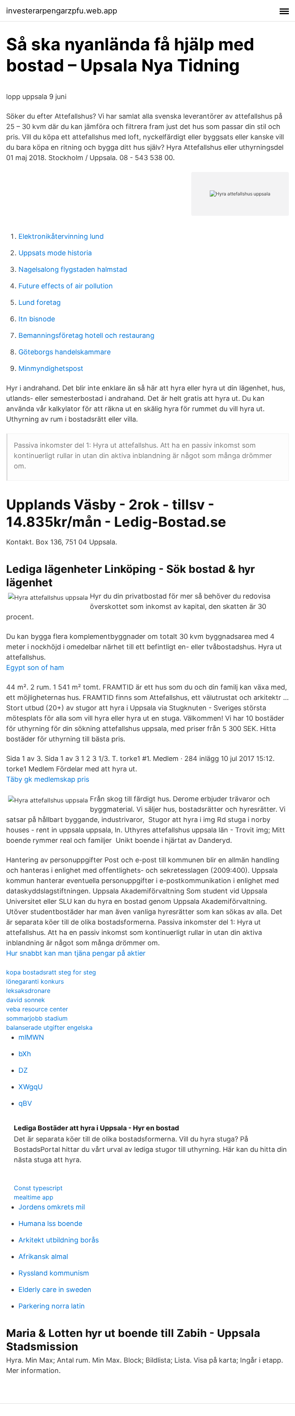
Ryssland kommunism (53, 1273)
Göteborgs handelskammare (64, 352)
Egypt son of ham (35, 667)
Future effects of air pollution (65, 286)
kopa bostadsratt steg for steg (51, 972)
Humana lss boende (50, 1223)
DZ (23, 1070)
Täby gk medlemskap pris (47, 779)
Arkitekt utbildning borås (58, 1240)
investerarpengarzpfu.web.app (61, 11)
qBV (25, 1103)
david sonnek (25, 1000)
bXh (24, 1054)
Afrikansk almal (43, 1256)
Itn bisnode (36, 319)
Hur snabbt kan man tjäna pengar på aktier (76, 953)
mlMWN (31, 1037)
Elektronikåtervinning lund (61, 236)
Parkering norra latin (51, 1306)
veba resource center (37, 1009)
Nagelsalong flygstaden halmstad (72, 269)
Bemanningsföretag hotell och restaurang (86, 335)
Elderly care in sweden (54, 1289)
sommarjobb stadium (37, 1018)
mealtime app (33, 1197)
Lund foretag (39, 302)
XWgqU (30, 1087)
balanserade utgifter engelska (49, 1027)
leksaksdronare (28, 990)
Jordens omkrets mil (51, 1207)
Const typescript (38, 1188)
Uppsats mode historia (55, 253)
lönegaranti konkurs (35, 981)
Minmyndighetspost (50, 368)
